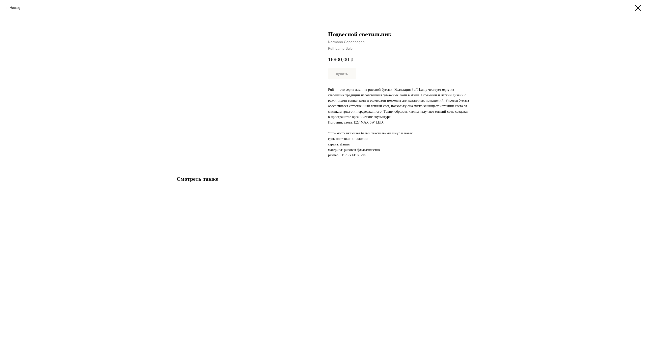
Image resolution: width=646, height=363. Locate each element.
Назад (15, 8)
